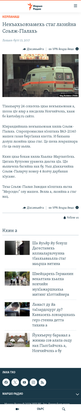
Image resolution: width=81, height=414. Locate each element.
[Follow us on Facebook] (6, 382)
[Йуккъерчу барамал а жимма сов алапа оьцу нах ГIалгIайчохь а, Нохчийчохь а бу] (17, 340)
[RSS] (42, 382)
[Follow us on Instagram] (33, 382)
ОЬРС (40, 409)
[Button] (33, 49)
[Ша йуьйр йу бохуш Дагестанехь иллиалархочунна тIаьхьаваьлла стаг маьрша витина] (17, 248)
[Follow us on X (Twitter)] (15, 382)
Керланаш (10, 17)
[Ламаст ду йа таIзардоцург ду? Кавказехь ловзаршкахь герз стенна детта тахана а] (17, 309)
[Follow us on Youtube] (24, 382)
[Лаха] (64, 409)
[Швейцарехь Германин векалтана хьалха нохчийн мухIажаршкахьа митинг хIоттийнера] (17, 278)
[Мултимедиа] (17, 409)
